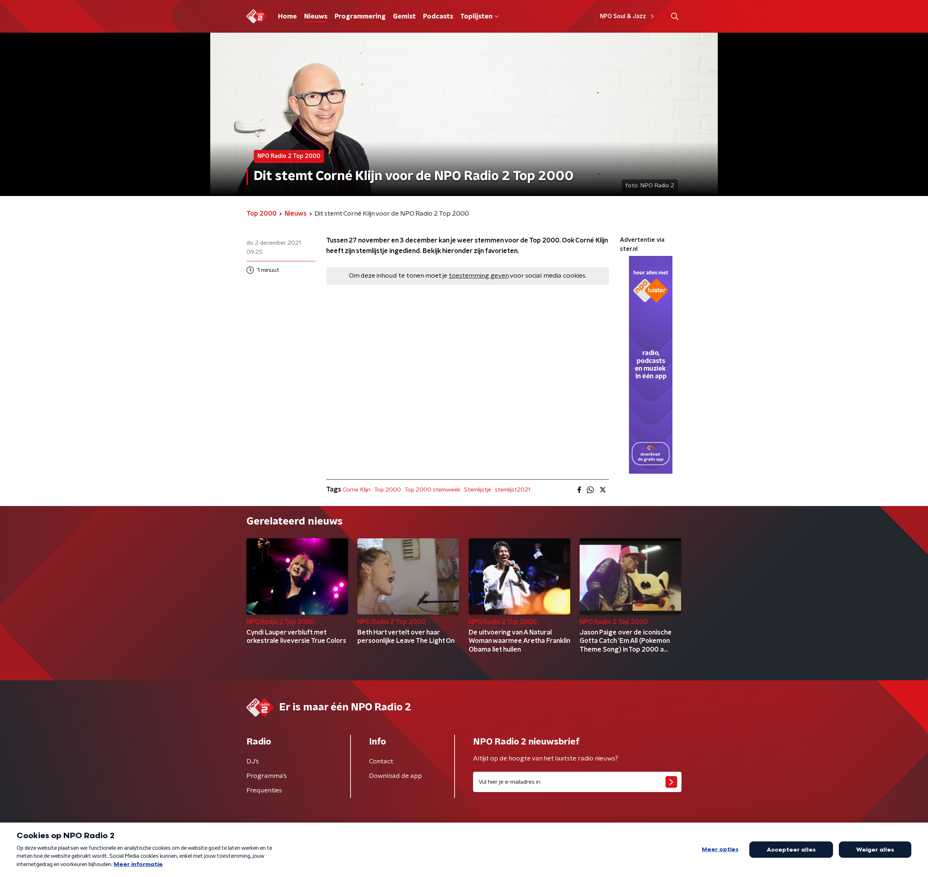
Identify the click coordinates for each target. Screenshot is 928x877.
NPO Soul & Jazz (623, 16)
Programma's (266, 776)
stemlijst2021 (512, 490)
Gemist (404, 16)
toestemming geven (479, 276)
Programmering (360, 16)
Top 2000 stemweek (432, 490)
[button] (674, 16)
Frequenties (264, 790)
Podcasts (438, 16)
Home (287, 16)
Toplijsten (476, 16)
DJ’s (252, 761)
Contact (381, 761)
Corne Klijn (356, 490)
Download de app (395, 776)
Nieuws (315, 16)
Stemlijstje (477, 490)
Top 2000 (387, 490)
